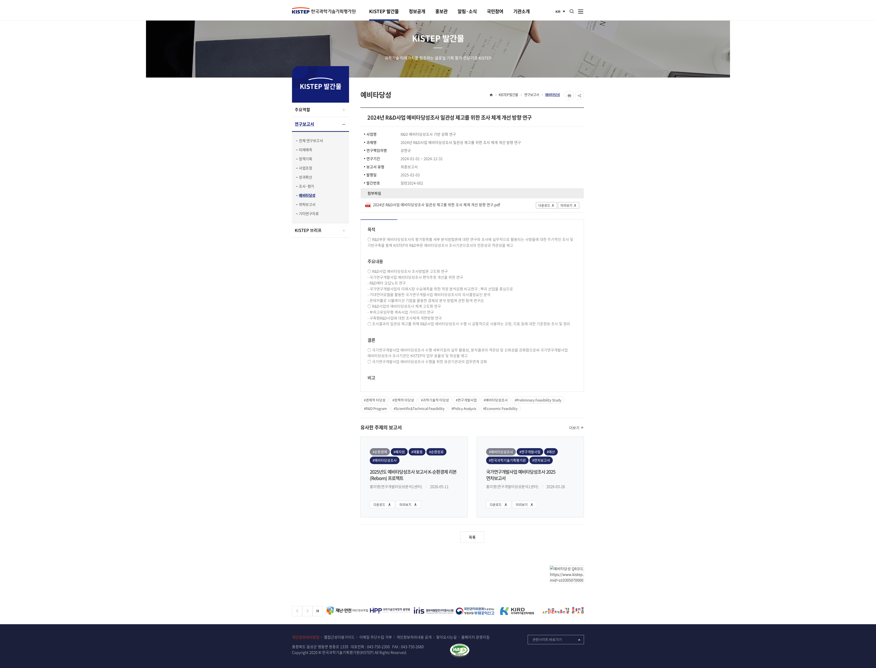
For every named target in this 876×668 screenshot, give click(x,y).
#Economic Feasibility (500, 408)
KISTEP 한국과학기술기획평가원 (323, 10)
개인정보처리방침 (305, 637)
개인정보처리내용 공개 (414, 637)
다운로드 (544, 205)
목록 (472, 537)
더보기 (574, 427)
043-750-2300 (378, 646)
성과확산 (305, 177)
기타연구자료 (309, 213)
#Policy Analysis (463, 408)
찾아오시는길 (446, 637)
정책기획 (305, 158)
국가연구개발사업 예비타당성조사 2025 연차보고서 (520, 475)
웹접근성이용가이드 (339, 637)
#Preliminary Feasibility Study (538, 400)
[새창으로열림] (459, 650)
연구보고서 (304, 124)
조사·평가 (306, 186)
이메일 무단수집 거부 (375, 637)
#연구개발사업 (466, 400)
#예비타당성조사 (496, 400)
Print (569, 95)
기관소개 (521, 11)
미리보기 (566, 205)
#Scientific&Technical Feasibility (419, 408)
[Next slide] (307, 611)
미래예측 (305, 149)
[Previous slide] (297, 611)
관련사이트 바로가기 (547, 639)
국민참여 (495, 11)
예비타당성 (307, 195)
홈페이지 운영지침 (475, 637)
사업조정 (305, 168)
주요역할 (302, 110)
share (579, 95)
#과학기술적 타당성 (435, 400)
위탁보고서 (307, 204)
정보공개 (417, 11)
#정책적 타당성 (403, 400)
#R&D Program (375, 408)
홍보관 (441, 11)
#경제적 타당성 (375, 400)
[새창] (347, 611)
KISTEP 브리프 (308, 230)
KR (560, 12)
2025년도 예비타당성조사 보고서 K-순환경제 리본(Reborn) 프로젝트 (413, 475)
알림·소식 (467, 11)
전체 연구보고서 (311, 140)
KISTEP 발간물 (384, 11)
